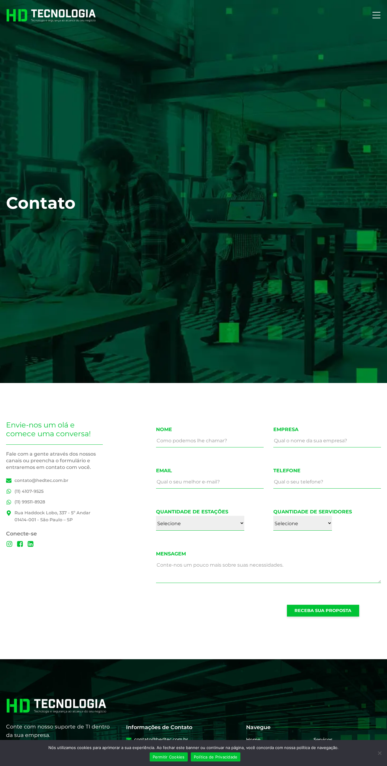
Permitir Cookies (169, 757)
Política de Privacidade (216, 757)
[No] (379, 753)
